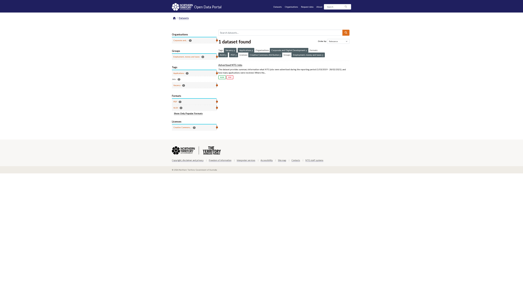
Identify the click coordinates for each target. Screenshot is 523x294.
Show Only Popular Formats (188, 113)
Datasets (277, 6)
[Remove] (234, 51)
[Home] (174, 18)
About (319, 6)
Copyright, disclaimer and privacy (187, 160)
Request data (307, 6)
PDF (230, 77)
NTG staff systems (314, 160)
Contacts (295, 160)
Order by (322, 41)
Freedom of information (220, 160)
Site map (282, 160)
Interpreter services (246, 160)
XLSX (222, 77)
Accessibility (267, 160)
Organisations (291, 6)
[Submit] (345, 33)
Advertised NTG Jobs (230, 65)
